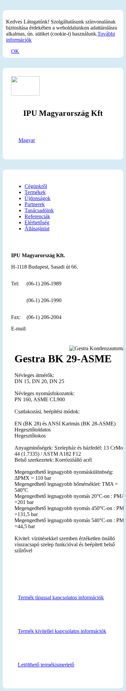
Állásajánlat (37, 228)
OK (15, 51)
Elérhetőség (37, 222)
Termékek (35, 192)
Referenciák (37, 216)
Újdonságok (37, 198)
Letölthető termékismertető (46, 664)
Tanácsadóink (39, 210)
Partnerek (35, 204)
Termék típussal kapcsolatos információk (61, 597)
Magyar (26, 140)
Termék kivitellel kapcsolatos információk (62, 631)
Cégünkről (36, 186)
